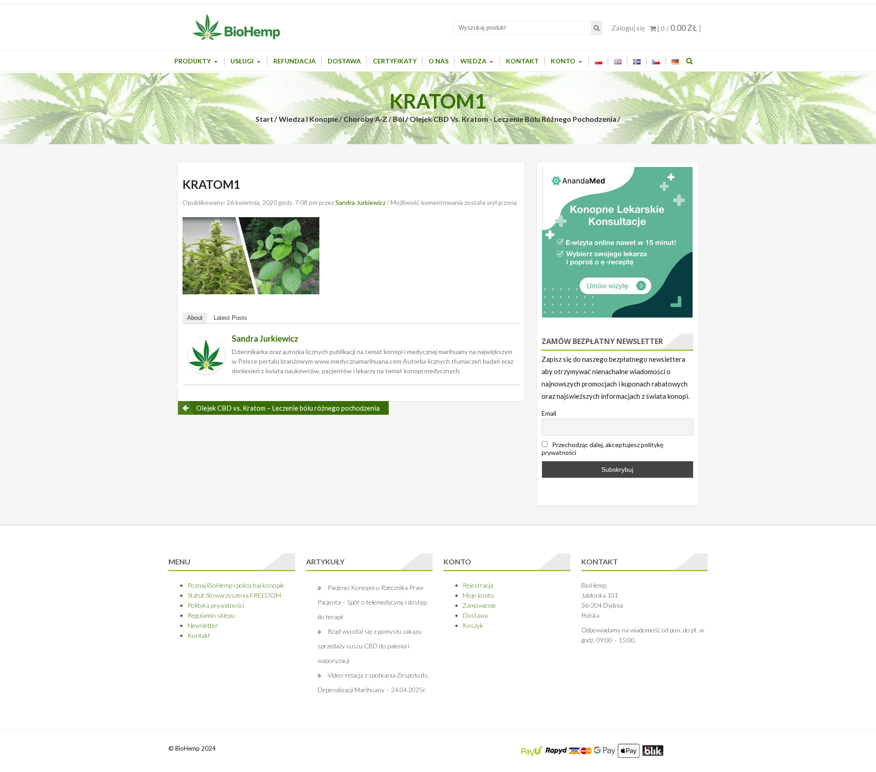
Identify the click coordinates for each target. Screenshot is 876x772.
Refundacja (294, 61)
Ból (398, 119)
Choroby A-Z (365, 119)
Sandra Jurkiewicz (360, 202)
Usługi (242, 61)
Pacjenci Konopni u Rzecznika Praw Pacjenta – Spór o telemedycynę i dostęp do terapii (372, 602)
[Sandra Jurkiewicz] (206, 354)
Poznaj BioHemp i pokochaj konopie (236, 585)
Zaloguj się (628, 28)
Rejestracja (478, 585)
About (195, 317)
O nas (438, 61)
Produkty (192, 61)
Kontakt (522, 61)
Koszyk (473, 625)
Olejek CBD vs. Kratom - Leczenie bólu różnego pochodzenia (513, 119)
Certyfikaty (395, 61)
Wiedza (473, 61)
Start (264, 119)
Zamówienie (479, 605)
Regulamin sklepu (211, 615)
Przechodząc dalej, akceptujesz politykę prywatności (602, 448)
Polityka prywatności (216, 605)
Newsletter (203, 625)
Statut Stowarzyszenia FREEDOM (234, 595)
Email (549, 413)
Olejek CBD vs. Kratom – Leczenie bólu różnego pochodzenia (288, 408)
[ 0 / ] (678, 28)
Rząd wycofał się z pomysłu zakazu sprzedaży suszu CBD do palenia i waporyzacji (370, 645)
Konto (563, 61)
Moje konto (478, 595)
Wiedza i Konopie (308, 119)
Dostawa (344, 61)
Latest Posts (230, 317)
